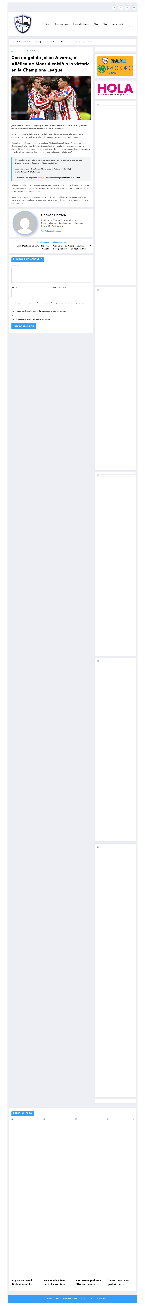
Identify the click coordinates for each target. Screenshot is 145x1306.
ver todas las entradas (51, 231)
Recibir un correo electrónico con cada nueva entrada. (31, 319)
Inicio (47, 24)
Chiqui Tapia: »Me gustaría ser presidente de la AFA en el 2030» (120, 1282)
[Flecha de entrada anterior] (12, 245)
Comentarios (15, 266)
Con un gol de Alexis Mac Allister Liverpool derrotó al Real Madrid (69, 247)
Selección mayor (62, 24)
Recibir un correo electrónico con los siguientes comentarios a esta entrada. (38, 311)
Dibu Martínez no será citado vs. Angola (33, 247)
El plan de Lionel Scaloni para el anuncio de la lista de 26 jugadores (24, 1282)
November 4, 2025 (71, 177)
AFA (96, 24)
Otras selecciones (81, 24)
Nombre (14, 287)
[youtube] (134, 7)
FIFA (105, 24)
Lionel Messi (117, 24)
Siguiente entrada (60, 242)
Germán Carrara (19, 51)
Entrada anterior (43, 242)
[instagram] (127, 7)
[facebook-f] (114, 7)
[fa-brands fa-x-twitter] (121, 7)
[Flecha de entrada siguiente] (90, 245)
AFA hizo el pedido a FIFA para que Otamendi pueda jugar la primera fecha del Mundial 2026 (88, 1282)
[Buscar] (131, 24)
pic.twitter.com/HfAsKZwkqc (27, 171)
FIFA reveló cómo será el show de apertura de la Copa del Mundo (56, 1282)
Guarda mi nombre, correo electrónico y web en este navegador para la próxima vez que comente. (50, 303)
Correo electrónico (59, 287)
